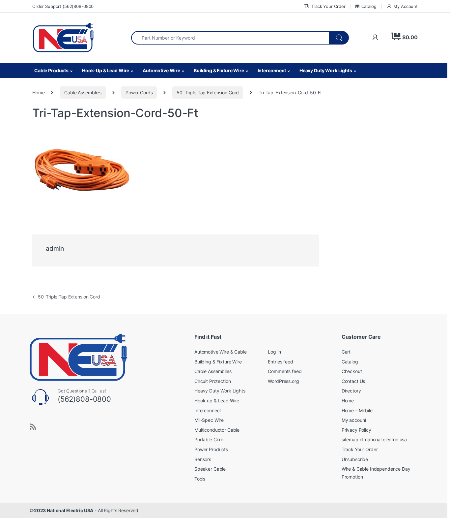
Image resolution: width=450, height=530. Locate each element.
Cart (346, 352)
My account (354, 420)
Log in (274, 352)
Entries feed (280, 361)
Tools (199, 479)
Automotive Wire (161, 70)
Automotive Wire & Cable (220, 352)
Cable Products (51, 70)
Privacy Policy (356, 430)
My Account (405, 6)
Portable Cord (209, 439)
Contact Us (353, 381)
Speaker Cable (210, 469)
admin (55, 248)
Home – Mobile (357, 410)
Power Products (211, 449)
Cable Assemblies (82, 92)
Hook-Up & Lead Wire (105, 70)
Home (38, 92)
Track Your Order (328, 6)
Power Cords (139, 92)
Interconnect (272, 70)
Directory (351, 390)
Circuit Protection (212, 381)
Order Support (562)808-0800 (63, 6)
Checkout (352, 371)
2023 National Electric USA (63, 510)
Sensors (202, 459)
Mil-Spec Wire (209, 420)
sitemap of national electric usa (374, 439)
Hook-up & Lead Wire (216, 400)
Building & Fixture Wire (219, 70)
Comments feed (284, 371)
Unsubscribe (355, 459)
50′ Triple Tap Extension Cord (208, 92)
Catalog (369, 6)
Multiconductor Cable (216, 430)
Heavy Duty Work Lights (325, 70)
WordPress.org (283, 381)
